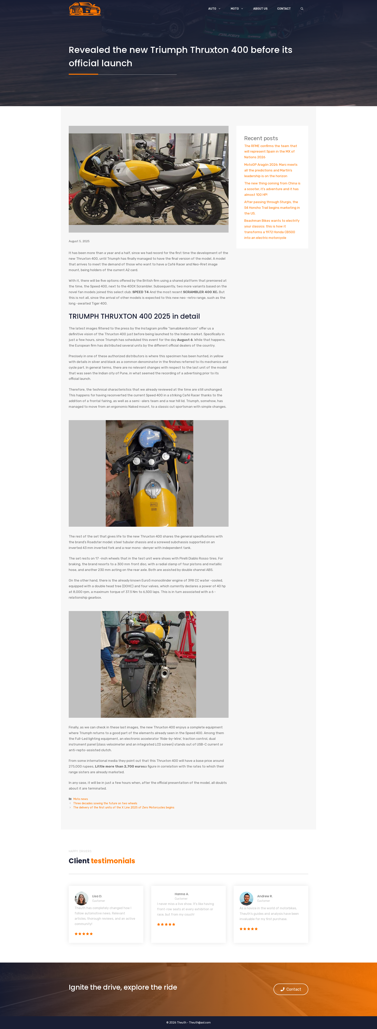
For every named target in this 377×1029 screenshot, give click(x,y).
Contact (284, 8)
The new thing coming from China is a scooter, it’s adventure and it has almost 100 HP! (272, 189)
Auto (212, 8)
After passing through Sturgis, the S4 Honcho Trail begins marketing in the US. (272, 207)
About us (260, 8)
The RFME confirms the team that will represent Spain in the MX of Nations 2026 (270, 151)
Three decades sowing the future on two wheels (105, 803)
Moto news (80, 799)
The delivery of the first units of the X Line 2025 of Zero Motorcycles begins (123, 807)
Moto (235, 8)
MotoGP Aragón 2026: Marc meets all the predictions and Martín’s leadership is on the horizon (270, 170)
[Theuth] (85, 9)
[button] (302, 9)
